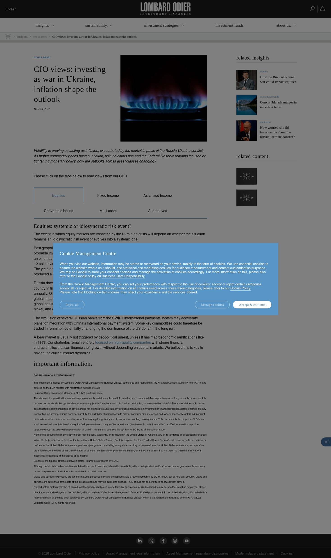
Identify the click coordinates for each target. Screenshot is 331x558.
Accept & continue (252, 304)
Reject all (72, 304)
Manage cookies (212, 304)
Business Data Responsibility (123, 275)
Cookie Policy (240, 288)
